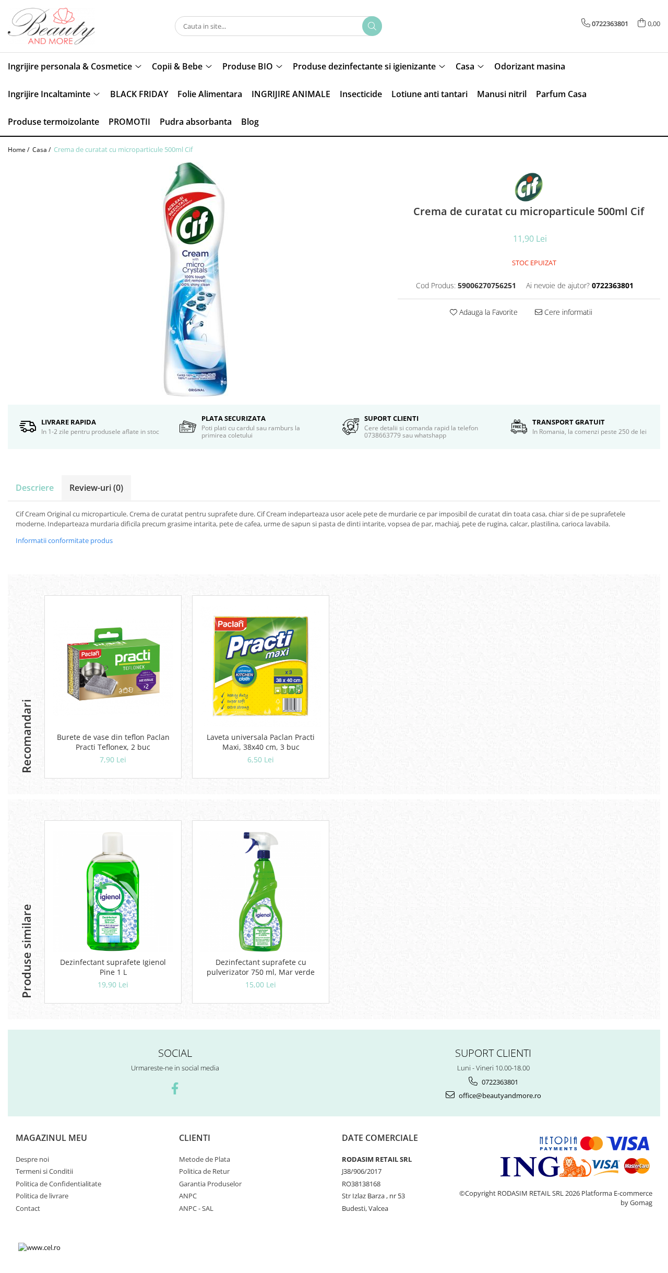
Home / (19, 149)
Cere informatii (567, 312)
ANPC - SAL (196, 1208)
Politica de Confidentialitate (58, 1183)
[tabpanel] (195, 279)
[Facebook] (175, 1088)
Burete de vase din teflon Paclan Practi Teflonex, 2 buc (113, 742)
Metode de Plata (204, 1159)
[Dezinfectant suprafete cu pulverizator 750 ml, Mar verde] (260, 891)
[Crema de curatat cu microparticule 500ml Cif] (195, 279)
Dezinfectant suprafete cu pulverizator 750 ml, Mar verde (261, 967)
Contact (28, 1208)
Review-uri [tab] (96, 487)
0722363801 (499, 1082)
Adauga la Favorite (487, 312)
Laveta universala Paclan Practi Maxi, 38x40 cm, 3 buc (261, 742)
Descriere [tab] (35, 487)
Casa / (42, 149)
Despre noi (32, 1159)
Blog (250, 121)
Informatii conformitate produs (64, 540)
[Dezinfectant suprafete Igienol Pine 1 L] (113, 891)
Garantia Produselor (210, 1183)
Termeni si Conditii (44, 1171)
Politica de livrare (42, 1195)
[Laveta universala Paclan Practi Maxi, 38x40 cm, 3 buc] (260, 666)
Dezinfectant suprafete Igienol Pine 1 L (113, 967)
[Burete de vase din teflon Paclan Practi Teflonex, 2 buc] (113, 667)
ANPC (188, 1195)
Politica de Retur (204, 1171)
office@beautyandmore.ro (499, 1095)
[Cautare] (372, 26)
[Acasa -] (60, 26)
